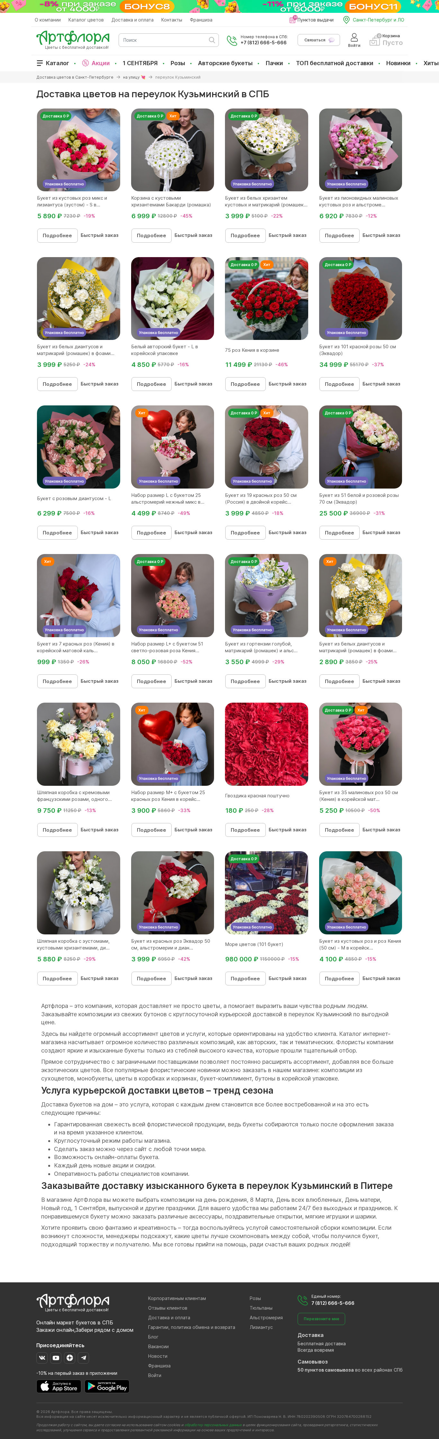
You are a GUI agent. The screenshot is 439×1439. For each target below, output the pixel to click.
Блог (153, 1336)
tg (83, 1358)
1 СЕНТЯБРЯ (140, 63)
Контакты (171, 19)
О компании (48, 19)
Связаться (314, 40)
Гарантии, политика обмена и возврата (191, 1327)
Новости (157, 1356)
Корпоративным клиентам (177, 1298)
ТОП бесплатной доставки (334, 63)
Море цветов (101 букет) (254, 944)
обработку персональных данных (213, 1425)
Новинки (398, 63)
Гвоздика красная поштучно (257, 796)
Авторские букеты (225, 63)
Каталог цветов (86, 19)
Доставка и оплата (133, 19)
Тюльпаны (261, 1308)
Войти (154, 1375)
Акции (101, 63)
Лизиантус (261, 1327)
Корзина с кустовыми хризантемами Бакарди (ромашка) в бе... (171, 204)
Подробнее (57, 235)
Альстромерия (266, 1317)
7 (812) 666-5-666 (332, 1303)
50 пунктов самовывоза (326, 1370)
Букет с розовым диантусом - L (74, 498)
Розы (178, 63)
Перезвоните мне (321, 1318)
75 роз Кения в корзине (252, 350)
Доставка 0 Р (55, 116)
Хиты (431, 63)
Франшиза (201, 19)
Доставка (311, 1335)
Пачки (274, 63)
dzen (69, 1358)
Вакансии (158, 1346)
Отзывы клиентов (167, 1308)
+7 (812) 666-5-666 (264, 42)
